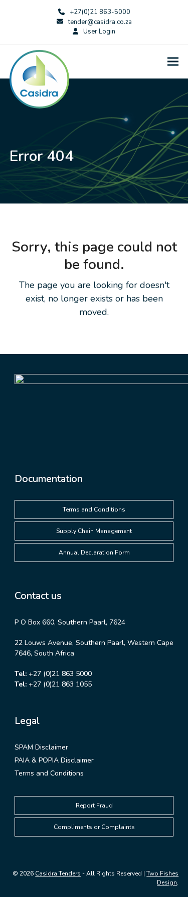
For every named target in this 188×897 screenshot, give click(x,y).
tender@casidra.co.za (100, 22)
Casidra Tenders (58, 874)
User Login (99, 31)
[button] (172, 62)
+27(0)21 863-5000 (100, 12)
